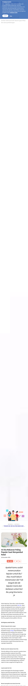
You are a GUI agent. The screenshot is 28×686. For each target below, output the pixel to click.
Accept (5, 15)
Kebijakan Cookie (13, 12)
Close (11, 16)
